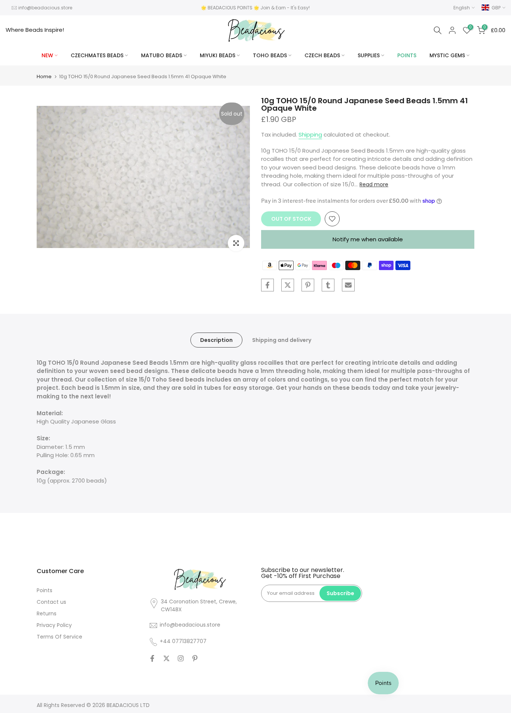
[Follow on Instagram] (180, 658)
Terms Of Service (59, 636)
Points (44, 590)
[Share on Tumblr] (328, 285)
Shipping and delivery (281, 339)
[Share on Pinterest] (308, 285)
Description (216, 339)
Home (44, 76)
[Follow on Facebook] (152, 658)
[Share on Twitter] (287, 285)
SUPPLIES (369, 55)
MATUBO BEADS (161, 55)
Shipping (310, 134)
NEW (47, 55)
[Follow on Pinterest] (195, 658)
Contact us (51, 602)
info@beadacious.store (45, 7)
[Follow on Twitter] (166, 658)
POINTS (406, 55)
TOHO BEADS (270, 55)
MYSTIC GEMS (447, 55)
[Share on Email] (348, 285)
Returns (46, 613)
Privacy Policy (54, 625)
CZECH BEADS (322, 55)
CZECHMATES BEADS (97, 55)
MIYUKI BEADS (217, 55)
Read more (373, 184)
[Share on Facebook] (267, 285)
